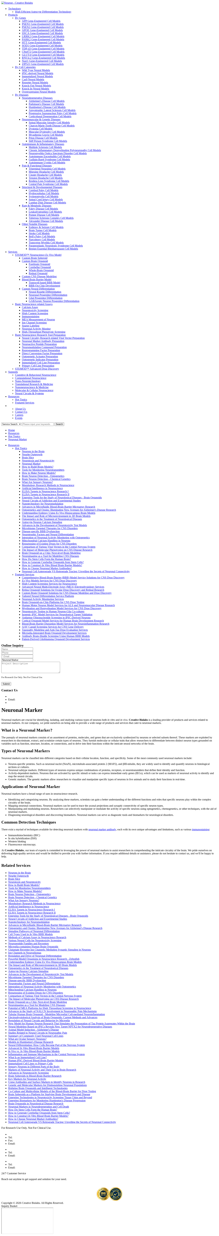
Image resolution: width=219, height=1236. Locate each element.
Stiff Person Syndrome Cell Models (48, 141)
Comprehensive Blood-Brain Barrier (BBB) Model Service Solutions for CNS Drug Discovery (73, 577)
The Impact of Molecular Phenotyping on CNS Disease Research (57, 549)
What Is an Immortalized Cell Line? (27, 1057)
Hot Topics (21, 399)
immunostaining (200, 829)
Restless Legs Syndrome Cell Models (49, 181)
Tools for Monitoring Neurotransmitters (43, 469)
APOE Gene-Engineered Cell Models (42, 30)
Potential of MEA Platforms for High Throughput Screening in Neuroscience (49, 1008)
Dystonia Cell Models (40, 128)
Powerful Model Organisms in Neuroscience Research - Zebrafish (43, 958)
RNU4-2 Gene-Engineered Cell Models (43, 57)
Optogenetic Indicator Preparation (40, 359)
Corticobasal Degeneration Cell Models (50, 116)
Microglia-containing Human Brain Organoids (33, 946)
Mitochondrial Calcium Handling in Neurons (46, 540)
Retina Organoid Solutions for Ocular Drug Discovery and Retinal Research (63, 589)
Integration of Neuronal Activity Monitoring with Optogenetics (56, 537)
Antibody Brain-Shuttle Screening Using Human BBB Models (56, 636)
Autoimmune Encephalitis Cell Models (50, 156)
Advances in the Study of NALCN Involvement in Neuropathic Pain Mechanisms (52, 1011)
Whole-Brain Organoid (41, 270)
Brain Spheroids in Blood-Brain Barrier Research (34, 1075)
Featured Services (24, 402)
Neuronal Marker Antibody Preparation (43, 341)
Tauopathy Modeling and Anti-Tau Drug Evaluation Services (55, 629)
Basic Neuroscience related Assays (34, 304)
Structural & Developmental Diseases (42, 187)
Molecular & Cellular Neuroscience (34, 390)
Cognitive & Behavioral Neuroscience (35, 374)
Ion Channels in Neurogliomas (24, 952)
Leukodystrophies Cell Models (45, 211)
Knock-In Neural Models (35, 88)
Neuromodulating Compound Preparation (44, 347)
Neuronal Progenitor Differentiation (48, 294)
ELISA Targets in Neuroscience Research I (45, 491)
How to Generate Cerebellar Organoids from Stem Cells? (53, 562)
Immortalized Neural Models (37, 76)
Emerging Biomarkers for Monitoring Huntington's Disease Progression (47, 1100)
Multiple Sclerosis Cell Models (45, 147)
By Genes (20, 17)
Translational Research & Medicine (34, 384)
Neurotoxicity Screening (35, 310)
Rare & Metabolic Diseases (36, 205)
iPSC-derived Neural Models (37, 73)
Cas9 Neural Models (33, 79)
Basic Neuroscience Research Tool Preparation (40, 334)
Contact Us (21, 411)
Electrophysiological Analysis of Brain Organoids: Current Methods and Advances (52, 1017)
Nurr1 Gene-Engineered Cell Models (42, 61)
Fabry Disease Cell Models (43, 208)
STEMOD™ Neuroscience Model (38, 254)
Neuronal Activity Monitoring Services (43, 599)
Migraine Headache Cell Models (46, 171)
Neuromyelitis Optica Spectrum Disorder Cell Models (58, 153)
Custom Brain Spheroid (34, 258)
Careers (19, 414)
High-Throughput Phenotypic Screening (43, 331)
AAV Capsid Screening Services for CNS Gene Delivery (53, 626)
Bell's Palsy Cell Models (42, 236)
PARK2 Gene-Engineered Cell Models (43, 39)
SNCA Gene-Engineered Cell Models (42, 33)
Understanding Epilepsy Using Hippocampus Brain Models (58, 512)
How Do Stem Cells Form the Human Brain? (46, 559)
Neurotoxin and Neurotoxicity (38, 460)
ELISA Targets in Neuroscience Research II (45, 494)
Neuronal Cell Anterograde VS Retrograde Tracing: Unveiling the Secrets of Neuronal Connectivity (76, 571)
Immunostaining (30, 316)
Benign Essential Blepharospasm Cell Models (53, 248)
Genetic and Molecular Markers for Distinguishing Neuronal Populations (47, 1085)
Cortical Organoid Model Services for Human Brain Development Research (63, 620)
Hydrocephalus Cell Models (44, 193)
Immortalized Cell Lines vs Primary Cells (30, 1063)
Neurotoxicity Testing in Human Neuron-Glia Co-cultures (53, 611)
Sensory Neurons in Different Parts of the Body (34, 1066)
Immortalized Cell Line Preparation (41, 362)
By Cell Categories (25, 67)
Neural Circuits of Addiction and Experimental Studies (51, 500)
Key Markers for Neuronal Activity (27, 1078)
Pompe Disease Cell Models (44, 214)
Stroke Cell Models (39, 233)
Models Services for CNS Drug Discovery (49, 580)
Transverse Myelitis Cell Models (46, 242)
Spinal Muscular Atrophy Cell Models (49, 122)
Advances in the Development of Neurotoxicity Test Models (54, 525)
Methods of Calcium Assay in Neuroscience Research (37, 937)
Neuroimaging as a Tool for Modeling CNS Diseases (50, 556)
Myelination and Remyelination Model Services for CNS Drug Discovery (61, 608)
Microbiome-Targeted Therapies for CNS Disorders (50, 528)
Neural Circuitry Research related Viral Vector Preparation (53, 338)
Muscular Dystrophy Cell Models (47, 131)
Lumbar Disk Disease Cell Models (47, 202)
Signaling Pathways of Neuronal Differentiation (34, 931)
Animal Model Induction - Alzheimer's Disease (33, 1029)
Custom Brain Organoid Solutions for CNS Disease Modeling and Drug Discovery (67, 592)
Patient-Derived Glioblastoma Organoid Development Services (56, 639)
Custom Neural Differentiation (38, 288)
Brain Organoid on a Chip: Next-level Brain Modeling (51, 552)
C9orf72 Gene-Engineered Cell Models (43, 51)
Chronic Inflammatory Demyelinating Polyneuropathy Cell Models (65, 150)
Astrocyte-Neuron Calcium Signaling (42, 522)
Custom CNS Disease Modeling (39, 276)
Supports (13, 371)
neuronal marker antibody (102, 829)
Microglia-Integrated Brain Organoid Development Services (54, 633)
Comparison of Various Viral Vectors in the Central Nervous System (58, 546)
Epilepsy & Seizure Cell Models (46, 227)
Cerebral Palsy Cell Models (43, 190)
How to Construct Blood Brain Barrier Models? (52, 565)
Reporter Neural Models (35, 82)
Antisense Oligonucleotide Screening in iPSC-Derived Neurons (56, 617)
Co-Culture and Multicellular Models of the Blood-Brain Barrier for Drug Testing (52, 1091)
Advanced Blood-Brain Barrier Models (33, 1048)
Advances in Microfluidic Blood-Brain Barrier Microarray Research (58, 506)
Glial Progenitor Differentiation (45, 298)
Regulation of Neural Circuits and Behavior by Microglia (39, 1020)
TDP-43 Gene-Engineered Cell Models (43, 48)
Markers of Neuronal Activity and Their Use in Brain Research (42, 1069)
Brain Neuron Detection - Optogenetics (43, 476)
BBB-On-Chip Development (44, 285)
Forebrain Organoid (39, 264)
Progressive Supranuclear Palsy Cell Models (52, 113)
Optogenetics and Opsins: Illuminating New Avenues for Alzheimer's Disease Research (69, 509)
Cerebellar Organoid (40, 267)
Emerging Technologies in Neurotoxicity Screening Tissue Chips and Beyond (50, 1097)
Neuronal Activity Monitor (36, 328)
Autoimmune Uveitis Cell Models (47, 162)
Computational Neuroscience (30, 378)
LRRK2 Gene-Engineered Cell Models (43, 36)
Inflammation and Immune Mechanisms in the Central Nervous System (46, 1054)
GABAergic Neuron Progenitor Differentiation (54, 301)
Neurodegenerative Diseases (37, 97)
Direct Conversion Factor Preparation (42, 353)
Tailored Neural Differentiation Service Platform (48, 596)
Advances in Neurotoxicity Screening (28, 1072)
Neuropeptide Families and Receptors (28, 943)
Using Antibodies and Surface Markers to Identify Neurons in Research (46, 1082)
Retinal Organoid (38, 273)
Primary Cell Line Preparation (38, 365)
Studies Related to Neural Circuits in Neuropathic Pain (37, 1032)
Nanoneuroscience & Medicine (32, 387)
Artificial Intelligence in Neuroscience (42, 488)
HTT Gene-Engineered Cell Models (41, 42)
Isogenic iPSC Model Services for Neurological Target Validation (57, 614)
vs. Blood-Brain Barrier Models (34, 1051)
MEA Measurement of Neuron (38, 319)
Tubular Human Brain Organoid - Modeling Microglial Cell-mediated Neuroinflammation (56, 1014)
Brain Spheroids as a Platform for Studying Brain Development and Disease (49, 1094)
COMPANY (15, 405)
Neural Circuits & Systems (29, 393)
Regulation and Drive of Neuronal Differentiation (35, 955)
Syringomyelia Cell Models (43, 196)
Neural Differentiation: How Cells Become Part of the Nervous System (46, 1045)
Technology (14, 8)
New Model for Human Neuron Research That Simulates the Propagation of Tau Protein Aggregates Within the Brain (71, 1023)
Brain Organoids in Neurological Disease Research (35, 1103)
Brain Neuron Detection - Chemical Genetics (46, 479)
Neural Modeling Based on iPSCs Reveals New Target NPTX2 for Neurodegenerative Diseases (60, 1026)
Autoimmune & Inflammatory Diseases (43, 144)
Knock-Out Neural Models (36, 85)
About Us (20, 408)
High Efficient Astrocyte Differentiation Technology (43, 11)
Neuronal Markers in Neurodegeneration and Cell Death (38, 1106)
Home (11, 430)
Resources (13, 396)
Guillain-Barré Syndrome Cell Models (49, 159)
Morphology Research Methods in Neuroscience (48, 485)
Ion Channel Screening (34, 322)
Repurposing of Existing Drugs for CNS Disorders (49, 543)
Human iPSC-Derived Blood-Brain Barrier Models (35, 1060)
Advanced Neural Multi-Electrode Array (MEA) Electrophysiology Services (63, 586)
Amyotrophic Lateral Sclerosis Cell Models (52, 110)
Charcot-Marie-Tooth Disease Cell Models (52, 125)
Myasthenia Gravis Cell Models (46, 134)
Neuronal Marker (17, 439)
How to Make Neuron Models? (39, 472)
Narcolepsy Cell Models (42, 239)
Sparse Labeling (30, 325)
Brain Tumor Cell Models (42, 230)
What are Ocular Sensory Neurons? (27, 1038)
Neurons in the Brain (33, 451)
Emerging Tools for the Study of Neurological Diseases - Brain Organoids (62, 497)
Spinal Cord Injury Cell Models (46, 199)
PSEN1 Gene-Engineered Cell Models (43, 24)
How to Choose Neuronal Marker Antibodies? (47, 568)
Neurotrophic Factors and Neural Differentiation (48, 534)
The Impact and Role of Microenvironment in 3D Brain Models (56, 516)
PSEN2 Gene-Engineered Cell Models (43, 27)
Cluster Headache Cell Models (45, 174)
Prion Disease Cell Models (43, 137)
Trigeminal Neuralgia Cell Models (47, 168)
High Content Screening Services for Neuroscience (49, 583)
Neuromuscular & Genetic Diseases (41, 119)
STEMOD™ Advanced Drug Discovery (37, 368)
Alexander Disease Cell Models (46, 221)
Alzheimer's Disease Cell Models (47, 101)
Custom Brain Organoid (35, 261)
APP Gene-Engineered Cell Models (41, 20)
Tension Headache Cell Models (46, 177)
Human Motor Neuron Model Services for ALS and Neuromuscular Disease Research (68, 605)
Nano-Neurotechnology (28, 381)
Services (12, 251)
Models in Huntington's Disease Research (30, 1042)
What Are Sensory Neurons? (37, 482)
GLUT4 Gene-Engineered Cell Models (43, 54)
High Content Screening (35, 313)
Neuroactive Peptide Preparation (39, 344)
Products (13, 14)
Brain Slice (28, 457)
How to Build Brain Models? (37, 466)
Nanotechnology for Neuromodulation (42, 503)
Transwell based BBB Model (44, 282)
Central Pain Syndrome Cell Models (48, 184)
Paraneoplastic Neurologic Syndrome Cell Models (56, 245)
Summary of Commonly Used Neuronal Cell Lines (35, 1035)
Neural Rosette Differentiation (45, 291)
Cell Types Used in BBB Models (30, 934)
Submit (6, 684)
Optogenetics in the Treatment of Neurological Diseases (52, 519)
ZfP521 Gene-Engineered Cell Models (43, 64)
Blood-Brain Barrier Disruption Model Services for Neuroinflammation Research (65, 623)
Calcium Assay (30, 307)
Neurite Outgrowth (32, 454)
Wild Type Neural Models (36, 70)
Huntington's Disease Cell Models (47, 107)
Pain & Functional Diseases (37, 165)
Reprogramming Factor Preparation (41, 350)
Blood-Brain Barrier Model (36, 279)
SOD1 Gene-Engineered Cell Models (42, 45)
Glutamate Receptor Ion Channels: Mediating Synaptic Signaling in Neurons (49, 949)
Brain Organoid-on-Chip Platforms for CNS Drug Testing (53, 602)
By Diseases (21, 94)
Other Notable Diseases (34, 224)
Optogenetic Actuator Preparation (40, 356)
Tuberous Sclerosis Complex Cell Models (51, 217)
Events (18, 418)
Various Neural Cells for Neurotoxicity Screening (34, 940)
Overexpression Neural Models (39, 91)
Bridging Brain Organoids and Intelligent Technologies (38, 1088)
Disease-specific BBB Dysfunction (41, 531)
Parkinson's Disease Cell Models (46, 104)
